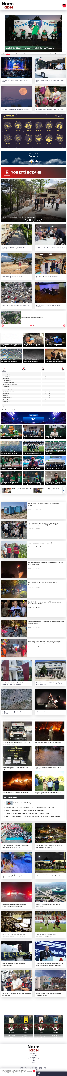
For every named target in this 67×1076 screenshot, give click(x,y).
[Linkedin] (35, 1068)
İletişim (33, 1062)
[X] (26, 1068)
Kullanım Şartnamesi (33, 1058)
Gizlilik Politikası (33, 1053)
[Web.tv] (45, 1068)
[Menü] (64, 5)
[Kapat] (34, 1071)
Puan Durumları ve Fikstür (9, 409)
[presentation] (6, 1025)
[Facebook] (21, 1068)
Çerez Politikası (33, 1055)
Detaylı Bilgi (11, 1036)
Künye (33, 1060)
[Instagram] (31, 1068)
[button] (3, 53)
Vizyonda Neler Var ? (16, 1007)
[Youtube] (40, 1068)
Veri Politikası (33, 1057)
